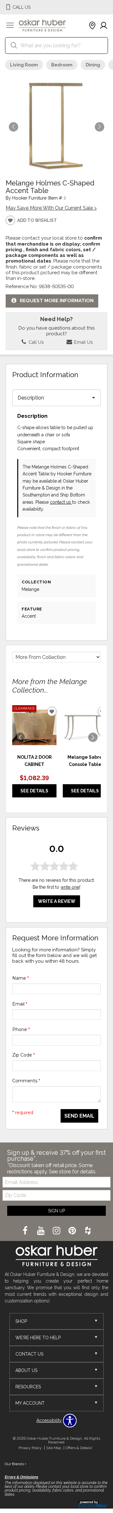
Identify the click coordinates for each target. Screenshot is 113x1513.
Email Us (83, 342)
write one (70, 887)
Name (20, 978)
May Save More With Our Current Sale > (51, 208)
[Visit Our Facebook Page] (25, 1230)
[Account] (103, 26)
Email (19, 1004)
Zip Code (23, 1055)
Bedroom (62, 64)
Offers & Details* (79, 1448)
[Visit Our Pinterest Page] (72, 1230)
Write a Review (56, 901)
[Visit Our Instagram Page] (57, 1230)
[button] (10, 25)
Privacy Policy (30, 1448)
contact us (61, 502)
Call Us (35, 342)
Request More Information (57, 300)
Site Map (53, 1448)
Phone (21, 1029)
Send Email (79, 1116)
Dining (93, 64)
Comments (26, 1081)
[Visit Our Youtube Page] (41, 1230)
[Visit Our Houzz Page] (88, 1230)
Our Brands (15, 1464)
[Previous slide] (20, 737)
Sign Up (56, 1210)
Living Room (24, 64)
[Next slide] (93, 737)
